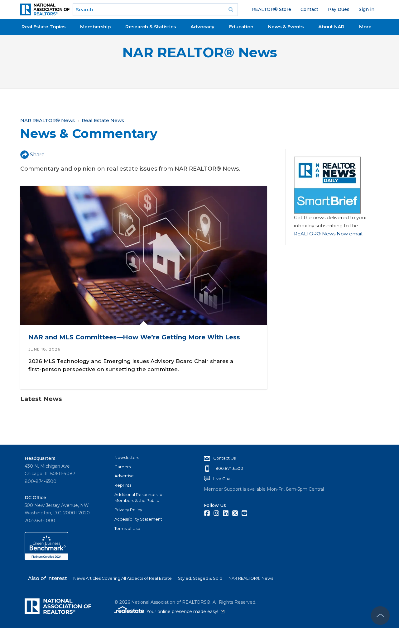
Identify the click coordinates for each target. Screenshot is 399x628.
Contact (309, 9)
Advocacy (202, 27)
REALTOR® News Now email (328, 234)
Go (231, 9)
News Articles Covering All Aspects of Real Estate (122, 578)
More (365, 27)
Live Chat (222, 478)
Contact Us (224, 458)
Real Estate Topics (43, 27)
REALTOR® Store (271, 9)
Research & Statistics (150, 27)
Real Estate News (103, 120)
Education (241, 27)
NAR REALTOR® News (199, 52)
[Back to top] (380, 615)
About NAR (331, 27)
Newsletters (126, 457)
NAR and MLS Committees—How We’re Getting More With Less (134, 337)
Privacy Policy (128, 509)
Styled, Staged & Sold (200, 578)
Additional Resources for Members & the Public (139, 497)
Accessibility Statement (138, 519)
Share (37, 155)
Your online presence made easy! (185, 611)
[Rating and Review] (46, 558)
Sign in (366, 9)
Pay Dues (338, 9)
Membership (95, 27)
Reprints (122, 485)
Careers (122, 466)
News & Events (286, 27)
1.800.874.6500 (228, 468)
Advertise (124, 475)
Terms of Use (127, 528)
